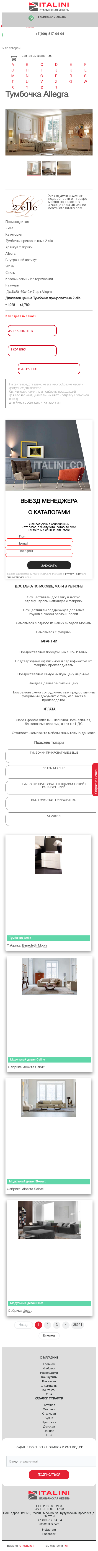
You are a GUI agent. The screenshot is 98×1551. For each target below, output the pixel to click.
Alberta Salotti (34, 1067)
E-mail (23, 543)
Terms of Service (15, 577)
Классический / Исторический (29, 279)
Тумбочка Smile (20, 938)
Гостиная (49, 1405)
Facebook (49, 1534)
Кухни (49, 1418)
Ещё (49, 1394)
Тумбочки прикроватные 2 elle (29, 241)
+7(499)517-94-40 (61, 205)
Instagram (49, 1530)
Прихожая (49, 1422)
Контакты (49, 1390)
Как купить (49, 1377)
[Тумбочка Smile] (48, 884)
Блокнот (12, 1546)
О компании (49, 1386)
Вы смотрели (54, 1546)
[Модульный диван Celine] (49, 1006)
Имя (22, 536)
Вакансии (49, 1381)
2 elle (9, 228)
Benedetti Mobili (34, 945)
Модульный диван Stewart (27, 1181)
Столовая (49, 1414)
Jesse (27, 1310)
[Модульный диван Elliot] (49, 1249)
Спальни (49, 1409)
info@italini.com (70, 208)
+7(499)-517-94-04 (51, 17)
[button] (9, 132)
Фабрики (49, 1368)
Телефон (26, 551)
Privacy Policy (73, 574)
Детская (49, 1426)
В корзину (18, 349)
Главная (49, 1364)
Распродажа (49, 1373)
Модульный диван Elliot (26, 1303)
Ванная (49, 1431)
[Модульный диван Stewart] (48, 1127)
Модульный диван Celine (27, 1059)
